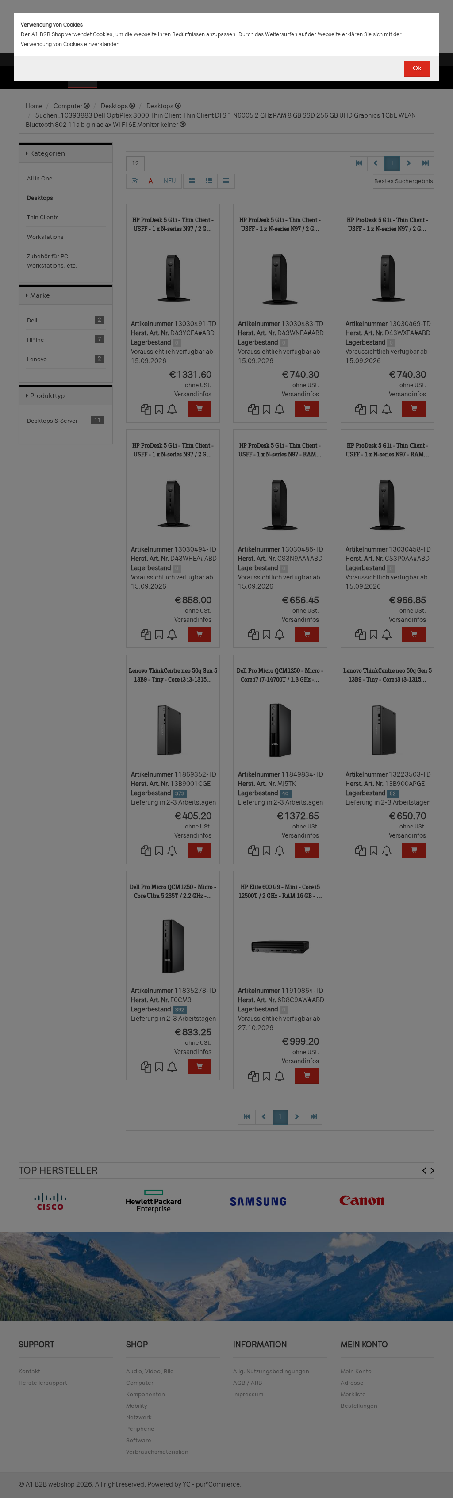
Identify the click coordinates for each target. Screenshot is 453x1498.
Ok (417, 68)
